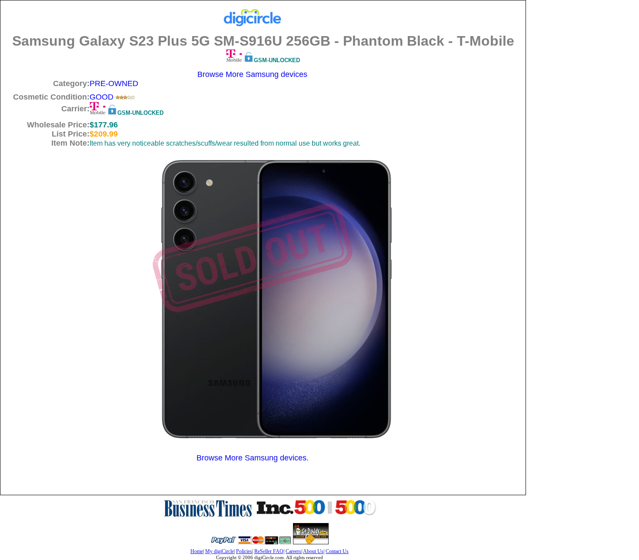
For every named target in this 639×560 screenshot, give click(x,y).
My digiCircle (219, 551)
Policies (244, 551)
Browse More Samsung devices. (252, 457)
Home (196, 551)
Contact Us (337, 551)
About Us (313, 551)
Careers (293, 551)
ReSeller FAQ (268, 551)
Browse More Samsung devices (252, 74)
